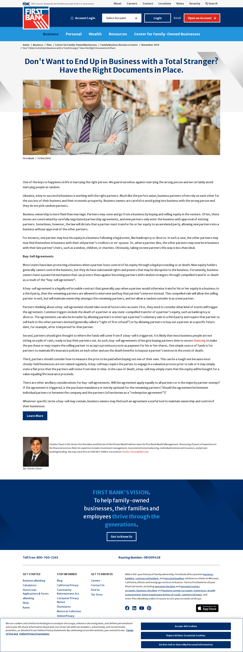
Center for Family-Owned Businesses (167, 34)
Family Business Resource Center (119, 45)
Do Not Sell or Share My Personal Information (186, 644)
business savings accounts (177, 590)
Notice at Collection (69, 611)
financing (199, 340)
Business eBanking (34, 580)
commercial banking (147, 578)
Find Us (95, 590)
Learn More (35, 416)
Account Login (85, 18)
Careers (132, 3)
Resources (118, 34)
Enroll (177, 18)
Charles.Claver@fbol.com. (135, 451)
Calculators (29, 585)
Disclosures (64, 606)
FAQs (26, 603)
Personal (74, 34)
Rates (180, 3)
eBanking (28, 598)
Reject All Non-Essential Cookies (185, 635)
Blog (59, 580)
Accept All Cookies (186, 626)
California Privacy (67, 585)
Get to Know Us (121, 536)
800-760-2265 (47, 557)
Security (194, 3)
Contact (148, 3)
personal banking (174, 578)
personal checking (165, 586)
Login (158, 18)
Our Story (97, 594)
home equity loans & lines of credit (161, 594)
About (118, 3)
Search (213, 3)
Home (26, 45)
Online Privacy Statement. (34, 633)
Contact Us (97, 585)
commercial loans (192, 594)
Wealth (95, 34)
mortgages (200, 590)
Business (51, 34)
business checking (146, 590)
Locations (165, 3)
